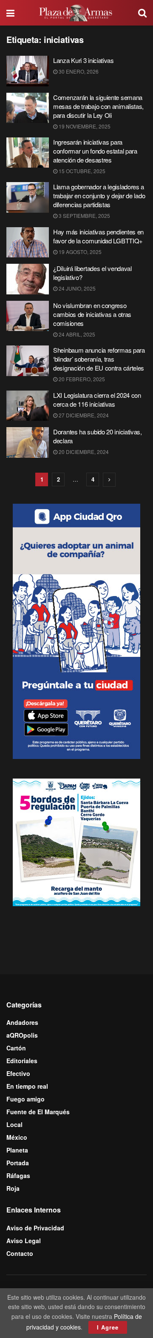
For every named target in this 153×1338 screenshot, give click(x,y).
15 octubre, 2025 (81, 170)
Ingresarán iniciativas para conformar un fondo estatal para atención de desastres (95, 150)
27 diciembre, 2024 (83, 415)
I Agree (108, 1327)
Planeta (17, 1150)
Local (14, 1124)
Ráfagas (18, 1175)
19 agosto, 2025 (79, 251)
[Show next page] (109, 480)
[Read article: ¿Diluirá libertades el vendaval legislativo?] (27, 279)
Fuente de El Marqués (38, 1111)
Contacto (19, 1253)
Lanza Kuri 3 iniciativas (83, 60)
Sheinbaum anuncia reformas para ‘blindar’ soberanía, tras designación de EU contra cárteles (99, 358)
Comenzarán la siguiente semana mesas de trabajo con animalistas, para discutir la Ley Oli (98, 106)
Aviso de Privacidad (35, 1228)
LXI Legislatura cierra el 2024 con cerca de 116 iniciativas (97, 399)
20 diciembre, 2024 (83, 451)
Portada (17, 1162)
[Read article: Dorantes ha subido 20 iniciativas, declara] (27, 442)
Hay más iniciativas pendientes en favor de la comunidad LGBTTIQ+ (98, 236)
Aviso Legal (23, 1240)
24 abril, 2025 (76, 334)
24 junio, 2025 (76, 288)
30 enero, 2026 (78, 71)
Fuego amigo (25, 1099)
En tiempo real (27, 1086)
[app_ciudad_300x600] (76, 630)
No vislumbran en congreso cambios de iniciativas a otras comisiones (92, 314)
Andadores (22, 1022)
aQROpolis (22, 1035)
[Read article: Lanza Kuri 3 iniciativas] (27, 71)
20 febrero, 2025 (81, 378)
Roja (13, 1188)
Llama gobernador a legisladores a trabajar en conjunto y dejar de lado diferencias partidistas (99, 195)
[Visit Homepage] (76, 12)
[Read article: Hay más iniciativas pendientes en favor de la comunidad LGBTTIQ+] (27, 242)
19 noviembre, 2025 (83, 126)
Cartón (16, 1048)
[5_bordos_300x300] (76, 841)
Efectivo (18, 1073)
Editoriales (21, 1060)
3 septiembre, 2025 (83, 215)
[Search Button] (142, 12)
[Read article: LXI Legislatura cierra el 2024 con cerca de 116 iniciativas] (27, 406)
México (16, 1137)
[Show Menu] (10, 13)
